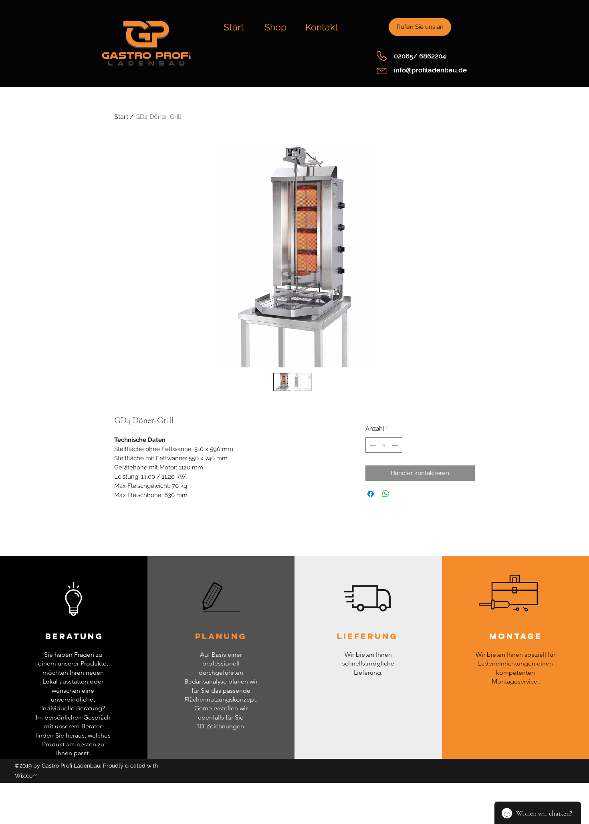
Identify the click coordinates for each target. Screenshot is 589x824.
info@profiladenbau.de (430, 70)
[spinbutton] (383, 445)
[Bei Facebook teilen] (370, 494)
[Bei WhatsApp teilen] (386, 494)
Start (121, 116)
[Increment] (395, 445)
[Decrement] (372, 445)
